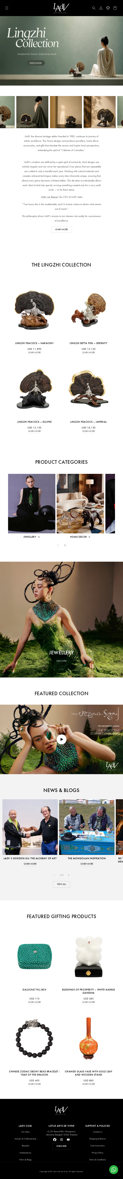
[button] (6, 8)
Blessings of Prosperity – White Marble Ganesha (88, 991)
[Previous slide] (54, 669)
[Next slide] (68, 669)
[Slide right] (65, 545)
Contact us (97, 1131)
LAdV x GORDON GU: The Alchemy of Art (30, 858)
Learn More (34, 352)
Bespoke (25, 1145)
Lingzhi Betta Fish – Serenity (88, 343)
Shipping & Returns (97, 1138)
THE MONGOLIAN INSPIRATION (87, 858)
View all (61, 884)
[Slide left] (58, 545)
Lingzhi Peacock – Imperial (88, 421)
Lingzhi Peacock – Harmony (34, 343)
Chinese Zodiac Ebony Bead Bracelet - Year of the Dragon (34, 1073)
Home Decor (78, 536)
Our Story (25, 1131)
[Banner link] (61, 51)
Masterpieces (25, 1152)
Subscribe (61, 1146)
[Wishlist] (107, 8)
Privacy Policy (97, 1152)
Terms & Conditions (97, 1159)
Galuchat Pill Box (34, 989)
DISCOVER (61, 661)
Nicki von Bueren (49, 196)
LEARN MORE (61, 229)
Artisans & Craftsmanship (25, 1138)
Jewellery (29, 536)
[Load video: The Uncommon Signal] (61, 739)
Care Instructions (97, 1145)
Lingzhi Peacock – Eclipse (34, 421)
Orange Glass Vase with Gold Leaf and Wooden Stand (88, 1073)
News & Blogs (25, 1159)
